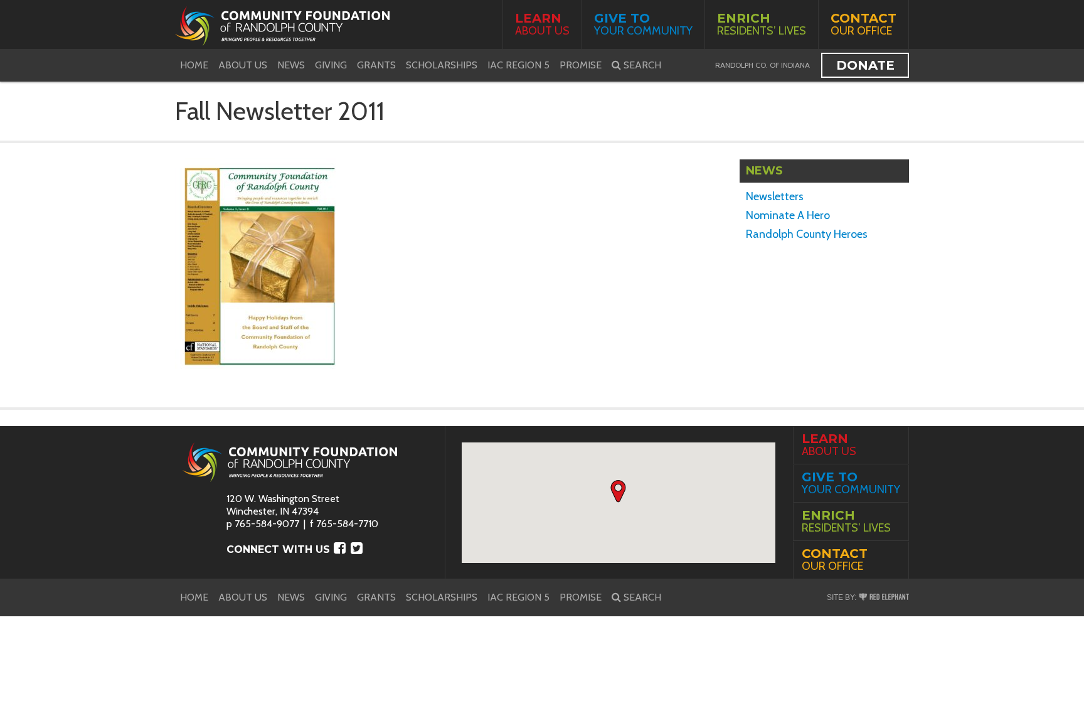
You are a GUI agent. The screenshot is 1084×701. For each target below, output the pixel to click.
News (291, 65)
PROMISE (581, 65)
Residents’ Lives (761, 24)
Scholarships (441, 65)
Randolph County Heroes (807, 234)
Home (194, 65)
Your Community (643, 24)
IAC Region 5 (518, 65)
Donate (865, 65)
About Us (542, 24)
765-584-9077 (267, 524)
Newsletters (775, 196)
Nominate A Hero (788, 215)
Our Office (863, 24)
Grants (376, 65)
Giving (331, 65)
